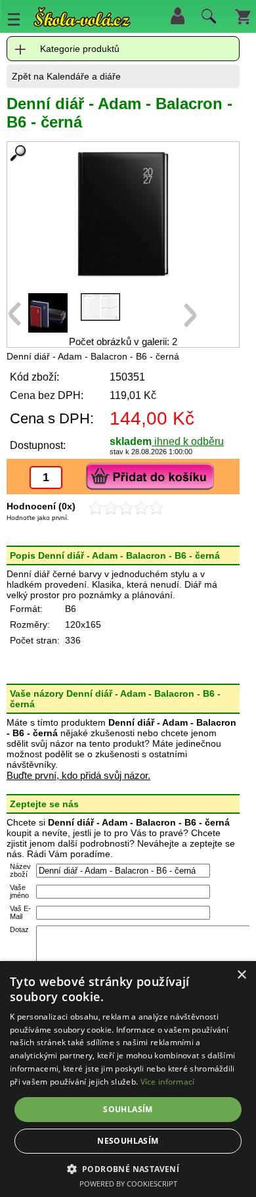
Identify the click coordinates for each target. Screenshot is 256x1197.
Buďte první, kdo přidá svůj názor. (78, 775)
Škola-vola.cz (82, 19)
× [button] (241, 975)
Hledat (207, 19)
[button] (128, 1168)
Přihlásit (177, 15)
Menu (13, 19)
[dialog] (128, 1079)
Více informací (167, 1081)
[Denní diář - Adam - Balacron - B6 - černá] (123, 214)
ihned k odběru (188, 441)
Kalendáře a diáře (84, 76)
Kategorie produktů (79, 48)
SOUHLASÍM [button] (128, 1109)
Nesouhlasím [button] (127, 1140)
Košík (243, 15)
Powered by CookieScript (128, 1183)
